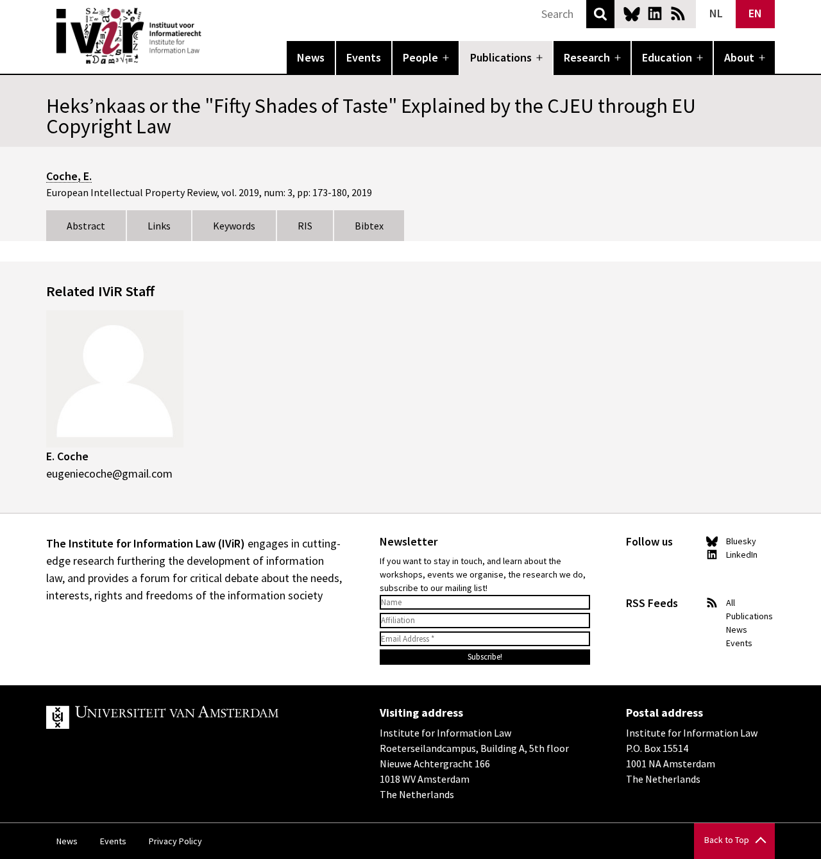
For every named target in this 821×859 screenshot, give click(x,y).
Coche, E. (69, 176)
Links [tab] (159, 225)
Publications (501, 57)
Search (600, 14)
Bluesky (632, 13)
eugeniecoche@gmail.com (109, 473)
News (311, 57)
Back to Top (726, 840)
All (730, 602)
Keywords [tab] (234, 225)
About (739, 57)
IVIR (210, 36)
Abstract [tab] (86, 225)
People (420, 57)
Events (363, 57)
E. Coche (67, 456)
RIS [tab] (305, 225)
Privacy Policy (175, 841)
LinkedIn (655, 13)
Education (667, 57)
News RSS (678, 13)
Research (587, 57)
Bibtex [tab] (369, 225)
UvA (195, 717)
